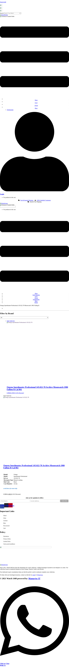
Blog (36, 108)
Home (36, 302)
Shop (36, 100)
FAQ (36, 103)
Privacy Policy (7, 538)
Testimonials (10, 110)
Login (2, 194)
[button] (34, 57)
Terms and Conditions (9, 544)
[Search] (20, 13)
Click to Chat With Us (4, 664)
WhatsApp (40, 575)
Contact (5, 520)
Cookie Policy (7, 541)
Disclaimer (6, 536)
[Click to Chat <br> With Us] (34, 660)
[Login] (34, 191)
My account (6, 525)
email (33, 575)
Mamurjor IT (34, 578)
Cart (4, 528)
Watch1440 (3, 2)
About (36, 105)
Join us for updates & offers (34, 498)
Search (2, 13)
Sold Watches (36, 295)
